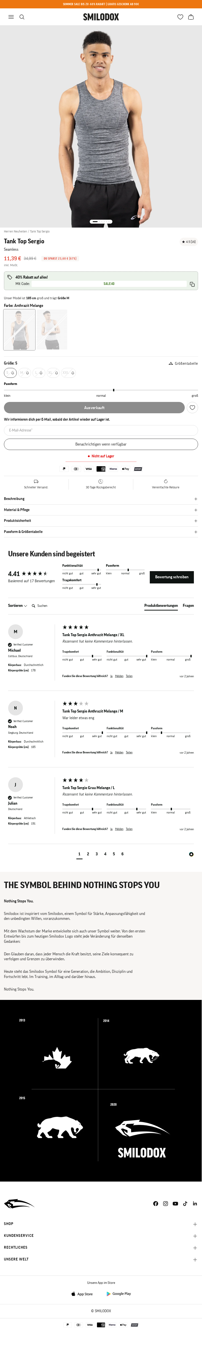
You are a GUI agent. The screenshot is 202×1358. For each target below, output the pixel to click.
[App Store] (83, 1293)
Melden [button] (119, 676)
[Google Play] (118, 1293)
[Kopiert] (192, 284)
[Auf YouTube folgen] (175, 1204)
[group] (34, 574)
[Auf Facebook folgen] (156, 1204)
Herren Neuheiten (15, 231)
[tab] (161, 606)
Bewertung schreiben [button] (171, 577)
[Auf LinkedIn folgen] (195, 1204)
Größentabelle (186, 363)
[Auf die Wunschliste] (192, 407)
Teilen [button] (129, 676)
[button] (79, 854)
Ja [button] (111, 676)
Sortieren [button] (15, 606)
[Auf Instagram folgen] (165, 1204)
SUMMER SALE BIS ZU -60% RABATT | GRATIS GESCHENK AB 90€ (101, 4)
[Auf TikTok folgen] (185, 1204)
